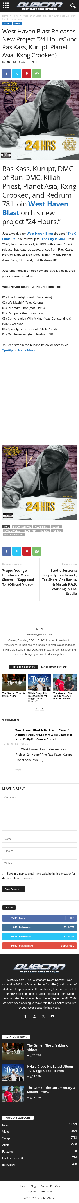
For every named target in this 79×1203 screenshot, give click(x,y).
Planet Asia (30, 530)
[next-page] (42, 708)
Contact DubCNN (50, 1186)
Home (5, 15)
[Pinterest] (26, 73)
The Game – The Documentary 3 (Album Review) (62, 696)
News (15, 15)
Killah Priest (42, 526)
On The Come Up (13, 1158)
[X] (44, 1016)
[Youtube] (53, 1016)
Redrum (57, 530)
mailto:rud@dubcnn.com (39, 634)
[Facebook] (6, 73)
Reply (18, 769)
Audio (7, 23)
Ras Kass (44, 530)
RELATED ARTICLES (24, 667)
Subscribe (67, 945)
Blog (33, 1186)
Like (71, 918)
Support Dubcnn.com (39, 1191)
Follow (68, 927)
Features (7, 1151)
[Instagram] (35, 1016)
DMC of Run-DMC (22, 526)
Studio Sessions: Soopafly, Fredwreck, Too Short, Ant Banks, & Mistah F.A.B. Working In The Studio (59, 582)
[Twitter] (16, 73)
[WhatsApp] (36, 73)
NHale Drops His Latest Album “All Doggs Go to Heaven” (37, 697)
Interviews (8, 1164)
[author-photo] (39, 614)
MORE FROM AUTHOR (54, 667)
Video (5, 1131)
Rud (8, 61)
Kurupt (56, 526)
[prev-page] (37, 708)
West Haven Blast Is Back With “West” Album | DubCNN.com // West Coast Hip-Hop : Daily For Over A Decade (44, 734)
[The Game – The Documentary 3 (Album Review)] (65, 682)
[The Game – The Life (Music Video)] (14, 682)
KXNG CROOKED (12, 530)
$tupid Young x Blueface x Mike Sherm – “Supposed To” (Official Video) (18, 577)
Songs (6, 1138)
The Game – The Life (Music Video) (13, 694)
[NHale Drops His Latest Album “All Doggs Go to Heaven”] (39, 682)
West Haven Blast (13, 534)
